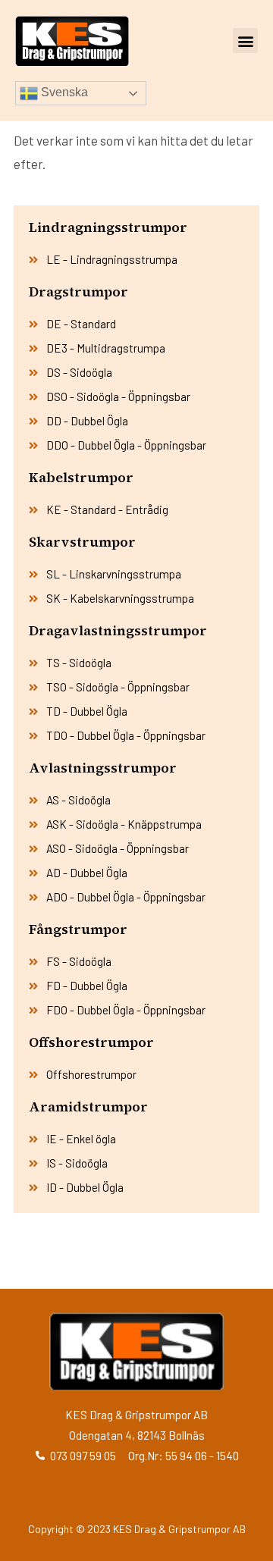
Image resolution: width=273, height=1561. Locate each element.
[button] (245, 40)
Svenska (63, 92)
